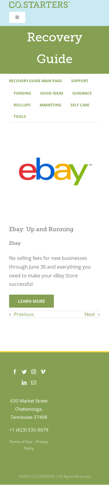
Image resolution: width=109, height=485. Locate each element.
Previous (24, 314)
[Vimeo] (43, 371)
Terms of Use (20, 441)
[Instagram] (33, 371)
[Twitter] (24, 371)
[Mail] (33, 382)
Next (89, 314)
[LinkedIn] (24, 382)
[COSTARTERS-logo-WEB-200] (39, 4)
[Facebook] (14, 371)
